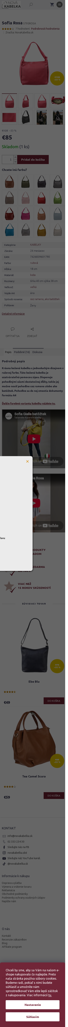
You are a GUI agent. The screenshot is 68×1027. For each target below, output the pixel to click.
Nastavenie (33, 1005)
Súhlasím (32, 1017)
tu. (50, 995)
